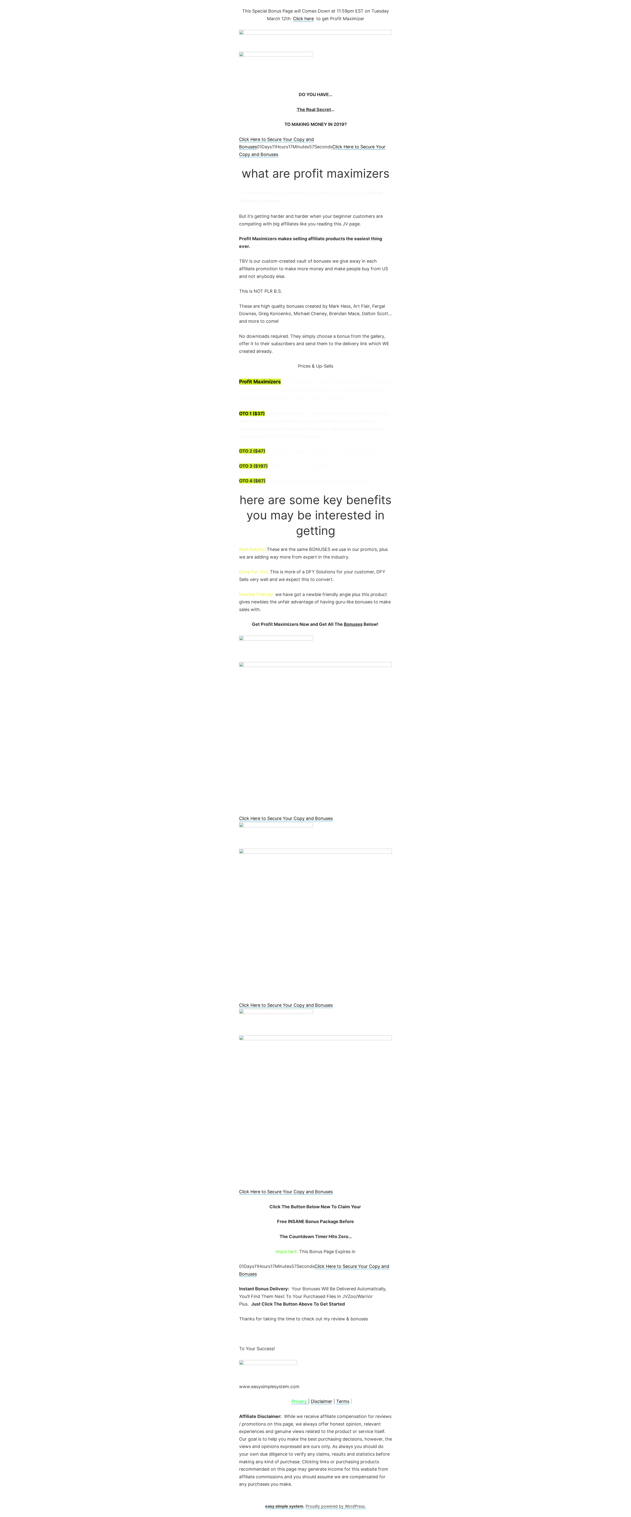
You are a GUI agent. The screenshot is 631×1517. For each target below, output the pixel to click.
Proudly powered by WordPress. (336, 1506)
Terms (342, 1401)
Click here (303, 18)
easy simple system (284, 1506)
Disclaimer (321, 1401)
